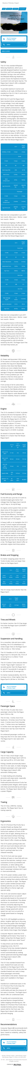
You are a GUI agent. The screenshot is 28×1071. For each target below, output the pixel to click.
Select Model (9, 8)
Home (4, 8)
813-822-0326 (22, 1057)
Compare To (15, 8)
